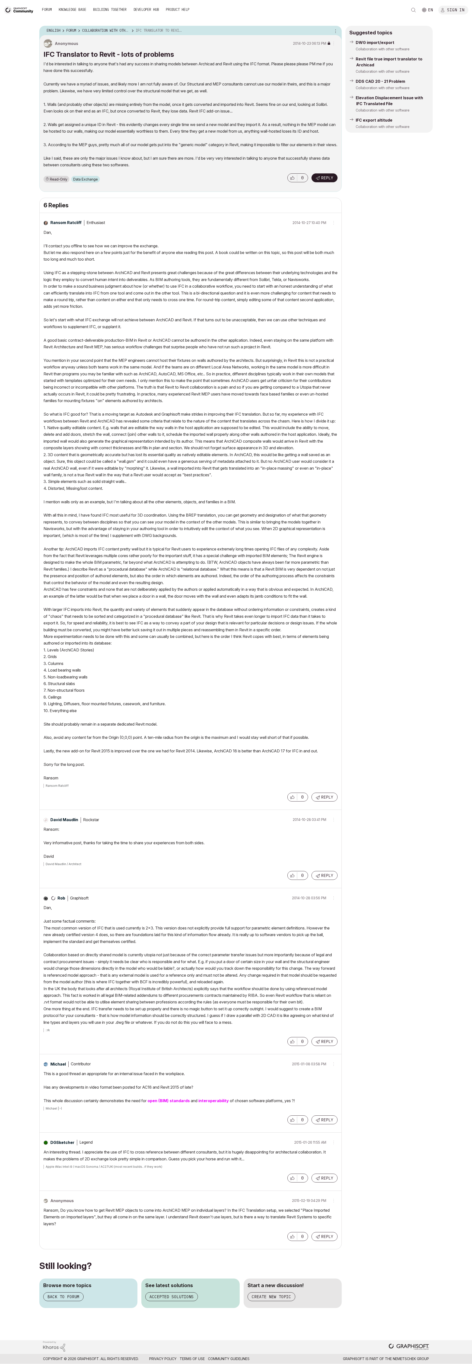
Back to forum (63, 1296)
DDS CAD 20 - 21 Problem (380, 81)
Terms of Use (192, 1359)
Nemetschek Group (411, 1359)
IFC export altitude (374, 120)
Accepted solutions (171, 1296)
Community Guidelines (229, 1359)
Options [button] (335, 31)
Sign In (455, 9)
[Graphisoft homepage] (409, 1347)
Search (413, 10)
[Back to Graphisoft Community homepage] (20, 9)
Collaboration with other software (383, 49)
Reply (327, 177)
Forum (47, 9)
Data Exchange (85, 179)
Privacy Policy (163, 1359)
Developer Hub (146, 9)
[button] (292, 178)
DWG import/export (375, 42)
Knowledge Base (72, 9)
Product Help (178, 9)
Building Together (110, 9)
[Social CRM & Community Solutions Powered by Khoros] (54, 1346)
